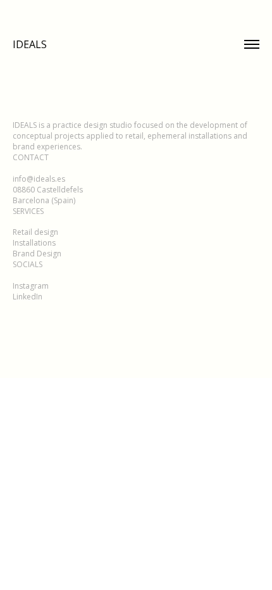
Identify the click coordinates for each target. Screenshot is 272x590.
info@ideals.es (39, 178)
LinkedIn (27, 296)
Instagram (31, 285)
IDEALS (30, 44)
